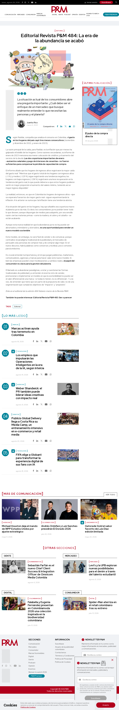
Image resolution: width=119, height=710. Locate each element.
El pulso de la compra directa (96, 135)
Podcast (67, 14)
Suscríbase (106, 2)
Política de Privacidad (63, 659)
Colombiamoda (35, 598)
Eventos (82, 14)
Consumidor (30, 14)
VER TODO (110, 495)
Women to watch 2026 (37, 672)
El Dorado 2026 (48, 522)
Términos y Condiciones (64, 656)
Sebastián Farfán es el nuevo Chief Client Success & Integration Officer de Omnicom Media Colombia (41, 571)
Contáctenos (60, 652)
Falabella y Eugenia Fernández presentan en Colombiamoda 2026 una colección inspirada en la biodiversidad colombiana (40, 611)
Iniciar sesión (91, 2)
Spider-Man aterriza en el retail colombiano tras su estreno (103, 605)
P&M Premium (111, 14)
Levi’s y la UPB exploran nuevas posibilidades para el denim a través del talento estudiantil (103, 570)
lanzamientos (91, 522)
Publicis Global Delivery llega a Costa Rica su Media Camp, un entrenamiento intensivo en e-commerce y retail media (27, 426)
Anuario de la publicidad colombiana (64, 648)
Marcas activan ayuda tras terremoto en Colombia (25, 332)
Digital (54, 14)
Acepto (105, 705)
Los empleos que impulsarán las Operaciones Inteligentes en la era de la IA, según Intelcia (30, 361)
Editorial (17, 306)
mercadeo (94, 562)
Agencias (6, 522)
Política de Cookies (28, 707)
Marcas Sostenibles (41, 14)
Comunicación (10, 14)
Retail (92, 598)
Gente (60, 14)
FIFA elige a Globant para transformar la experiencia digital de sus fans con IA (29, 459)
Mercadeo (21, 14)
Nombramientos (35, 562)
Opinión (75, 14)
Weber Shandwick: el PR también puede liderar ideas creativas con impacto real (30, 393)
